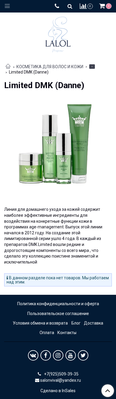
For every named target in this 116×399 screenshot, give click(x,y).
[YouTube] (70, 355)
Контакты (66, 332)
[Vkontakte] (33, 355)
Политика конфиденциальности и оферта (58, 303)
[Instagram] (58, 355)
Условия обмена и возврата (40, 323)
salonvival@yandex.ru (60, 380)
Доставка (93, 323)
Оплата (47, 332)
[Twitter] (83, 355)
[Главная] (8, 66)
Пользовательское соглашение (58, 313)
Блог (76, 323)
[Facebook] (45, 355)
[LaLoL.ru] (58, 33)
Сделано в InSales (58, 391)
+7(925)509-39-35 (61, 374)
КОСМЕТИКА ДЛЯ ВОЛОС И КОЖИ (49, 66)
